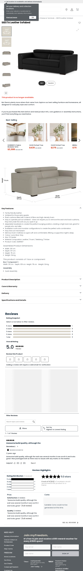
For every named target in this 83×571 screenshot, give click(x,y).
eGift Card (8, 529)
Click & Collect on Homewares (10, 496)
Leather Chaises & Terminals (44, 18)
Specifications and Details (14, 300)
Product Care (9, 500)
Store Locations (9, 511)
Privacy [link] (61, 562)
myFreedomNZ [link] (36, 516)
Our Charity (8, 518)
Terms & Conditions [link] (51, 562)
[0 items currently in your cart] (77, 9)
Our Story (7, 515)
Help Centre (8, 504)
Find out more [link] (11, 17)
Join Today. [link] (35, 521)
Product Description (11, 279)
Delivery (5, 293)
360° (42, 83)
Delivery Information (11, 491)
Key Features (8, 208)
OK (33, 17)
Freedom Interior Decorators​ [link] (60, 517)
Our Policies (8, 532)
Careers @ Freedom (11, 522)
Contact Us (8, 525)
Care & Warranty (9, 286)
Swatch (51, 83)
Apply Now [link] (36, 535)
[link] (66, 9)
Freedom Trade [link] (37, 529)
